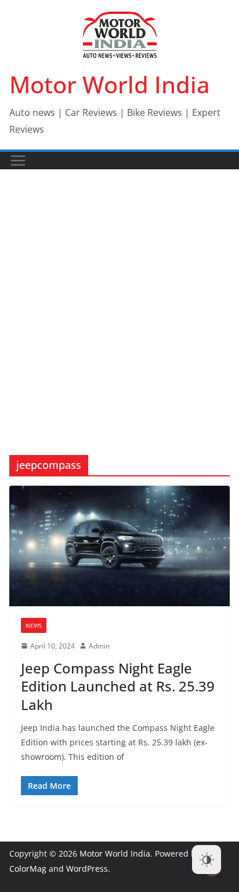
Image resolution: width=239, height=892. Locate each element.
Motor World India (109, 84)
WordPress (87, 868)
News (34, 625)
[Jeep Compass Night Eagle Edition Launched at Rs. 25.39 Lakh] (119, 546)
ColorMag (27, 868)
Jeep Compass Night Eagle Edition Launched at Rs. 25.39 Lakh (118, 685)
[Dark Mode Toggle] (206, 859)
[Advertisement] (119, 295)
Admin (99, 646)
